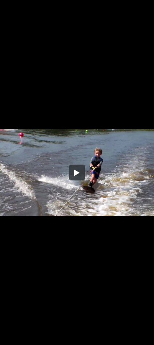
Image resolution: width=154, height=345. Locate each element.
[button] (77, 172)
